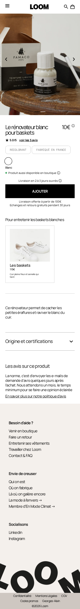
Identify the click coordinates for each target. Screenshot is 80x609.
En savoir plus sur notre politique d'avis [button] (35, 396)
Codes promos (29, 601)
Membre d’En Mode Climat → (32, 506)
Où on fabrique (20, 487)
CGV (64, 596)
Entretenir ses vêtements (29, 443)
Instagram (17, 538)
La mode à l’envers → (25, 500)
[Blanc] (8, 161)
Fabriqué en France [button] (51, 150)
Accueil (8, 17)
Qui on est (17, 481)
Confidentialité (22, 596)
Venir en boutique (23, 430)
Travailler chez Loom (25, 449)
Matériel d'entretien (24, 17)
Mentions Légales (46, 596)
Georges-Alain (51, 601)
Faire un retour (20, 437)
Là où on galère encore (27, 493)
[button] (72, 7)
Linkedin (15, 532)
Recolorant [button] (18, 150)
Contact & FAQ (20, 455)
